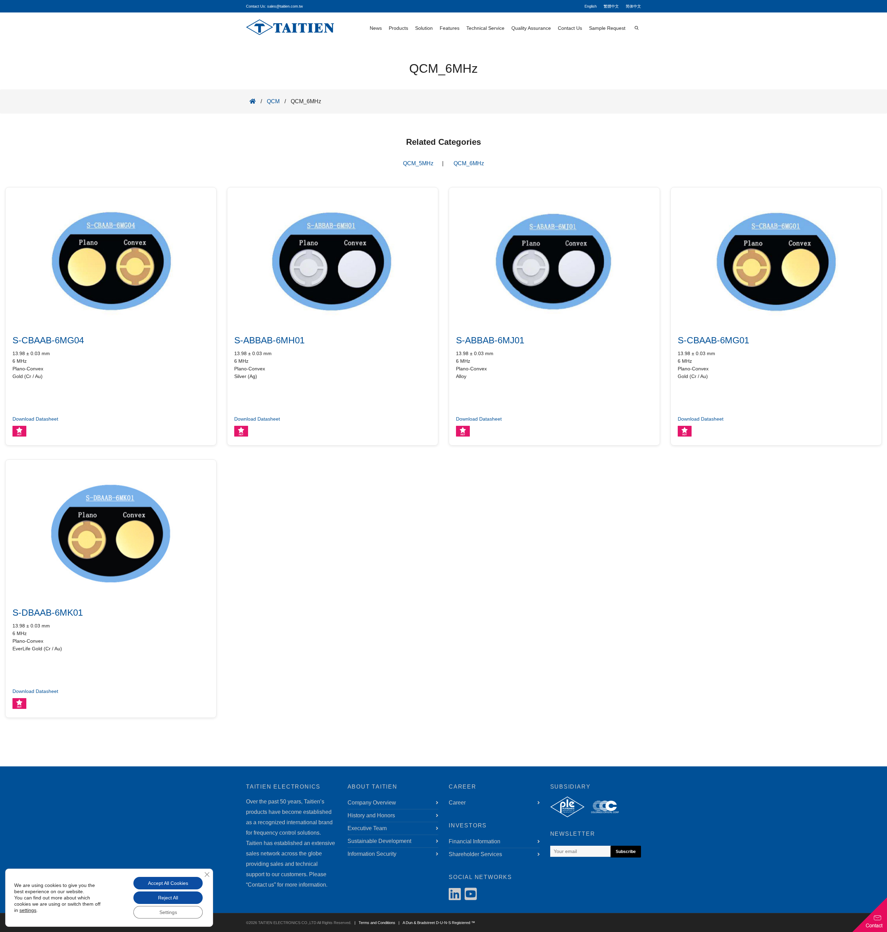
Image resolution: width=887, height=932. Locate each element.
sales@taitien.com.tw (285, 6)
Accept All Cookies (168, 883)
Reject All (168, 897)
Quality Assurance (531, 28)
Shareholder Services (475, 854)
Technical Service (485, 28)
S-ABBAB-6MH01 (269, 340)
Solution (424, 28)
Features (449, 28)
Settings (168, 912)
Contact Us (570, 28)
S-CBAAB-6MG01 (713, 340)
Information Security (372, 854)
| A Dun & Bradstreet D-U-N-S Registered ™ (435, 923)
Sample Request (607, 28)
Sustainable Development (379, 841)
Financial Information (474, 841)
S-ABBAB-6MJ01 (490, 340)
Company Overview (372, 803)
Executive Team (367, 828)
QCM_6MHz (469, 163)
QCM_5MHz (418, 163)
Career (457, 803)
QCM (273, 101)
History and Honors (371, 815)
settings (27, 910)
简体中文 (633, 6)
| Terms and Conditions (373, 923)
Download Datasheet (35, 419)
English (591, 6)
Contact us (261, 885)
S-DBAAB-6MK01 (47, 612)
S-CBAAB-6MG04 (48, 340)
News (376, 28)
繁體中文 (611, 6)
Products (398, 28)
